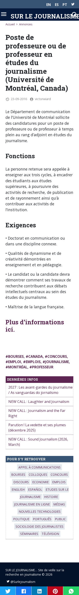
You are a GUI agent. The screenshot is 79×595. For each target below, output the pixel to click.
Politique (21, 519)
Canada (35, 356)
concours (57, 356)
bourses (16, 356)
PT (65, 4)
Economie (40, 482)
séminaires (29, 534)
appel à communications (39, 467)
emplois (33, 361)
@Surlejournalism (23, 582)
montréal (17, 367)
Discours (21, 482)
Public (60, 519)
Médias (59, 504)
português (42, 519)
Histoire (51, 497)
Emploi (14, 361)
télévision (50, 534)
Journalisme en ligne (32, 504)
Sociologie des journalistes (39, 526)
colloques (38, 474)
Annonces (25, 24)
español (35, 489)
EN (48, 4)
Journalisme (57, 361)
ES (57, 4)
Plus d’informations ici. (34, 325)
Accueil (10, 24)
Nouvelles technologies (40, 511)
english (18, 489)
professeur (42, 367)
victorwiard (43, 99)
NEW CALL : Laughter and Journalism (38, 401)
